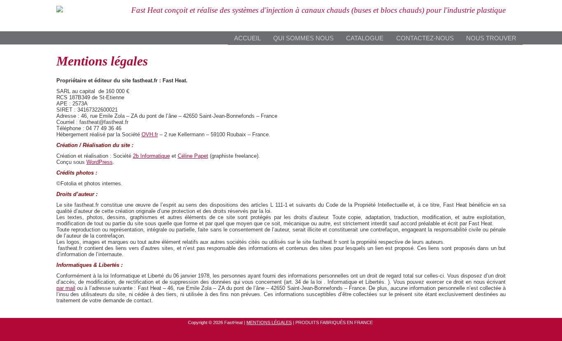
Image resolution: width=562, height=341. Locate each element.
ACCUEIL (247, 38)
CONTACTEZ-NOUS (425, 38)
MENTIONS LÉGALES (269, 322)
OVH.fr (150, 134)
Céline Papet (193, 156)
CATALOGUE (364, 38)
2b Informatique (151, 156)
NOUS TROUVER (491, 38)
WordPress (99, 162)
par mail (65, 288)
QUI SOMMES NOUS (303, 38)
